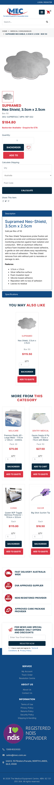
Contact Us (27, 693)
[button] (28, 147)
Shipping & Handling (27, 718)
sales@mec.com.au (16, 755)
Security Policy (27, 714)
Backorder (14, 147)
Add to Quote (13, 156)
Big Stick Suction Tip (40, 512)
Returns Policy (27, 711)
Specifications (11, 294)
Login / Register (44, 2)
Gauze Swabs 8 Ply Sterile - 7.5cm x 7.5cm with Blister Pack (40, 438)
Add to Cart (40, 466)
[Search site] (47, 22)
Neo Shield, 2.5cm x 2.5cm (27, 341)
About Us (27, 689)
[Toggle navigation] (42, 12)
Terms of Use (27, 704)
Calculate (27, 190)
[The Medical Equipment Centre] (15, 12)
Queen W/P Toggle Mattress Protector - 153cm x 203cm (13, 514)
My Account (27, 671)
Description (10, 213)
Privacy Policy (25, 651)
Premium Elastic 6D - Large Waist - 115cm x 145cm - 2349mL (13, 437)
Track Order (27, 675)
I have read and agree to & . (23, 649)
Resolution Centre (27, 678)
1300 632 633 (13, 749)
